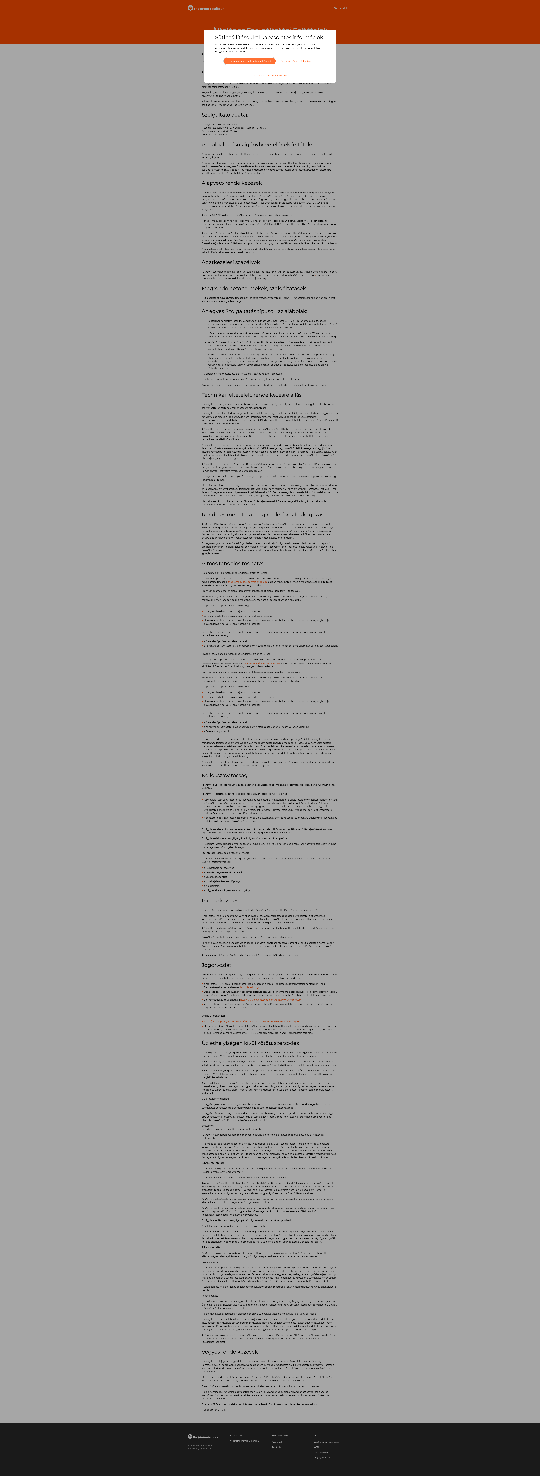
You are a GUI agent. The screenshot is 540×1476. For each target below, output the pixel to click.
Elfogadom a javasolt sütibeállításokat (249, 61)
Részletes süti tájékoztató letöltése (270, 76)
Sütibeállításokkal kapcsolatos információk (269, 37)
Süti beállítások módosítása (296, 61)
